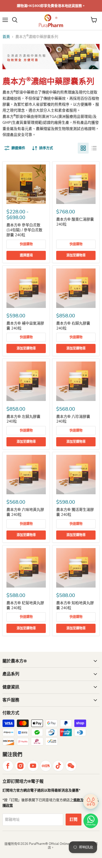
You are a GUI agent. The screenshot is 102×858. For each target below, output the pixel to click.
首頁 (6, 37)
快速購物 (26, 244)
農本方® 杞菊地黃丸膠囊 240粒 (25, 605)
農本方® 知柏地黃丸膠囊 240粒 (75, 605)
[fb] (7, 765)
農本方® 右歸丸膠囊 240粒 (73, 326)
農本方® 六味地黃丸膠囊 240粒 (25, 512)
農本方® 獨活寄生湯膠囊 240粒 (75, 512)
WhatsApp (91, 824)
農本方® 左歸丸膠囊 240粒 (23, 419)
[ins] (20, 765)
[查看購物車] (94, 20)
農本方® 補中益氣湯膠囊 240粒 (25, 326)
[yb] (33, 765)
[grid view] (83, 148)
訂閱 (73, 819)
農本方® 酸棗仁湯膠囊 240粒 (75, 222)
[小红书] (45, 765)
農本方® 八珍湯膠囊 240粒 (73, 419)
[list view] (94, 148)
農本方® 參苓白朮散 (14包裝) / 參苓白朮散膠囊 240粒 (24, 230)
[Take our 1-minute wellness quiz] (90, 801)
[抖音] (58, 765)
